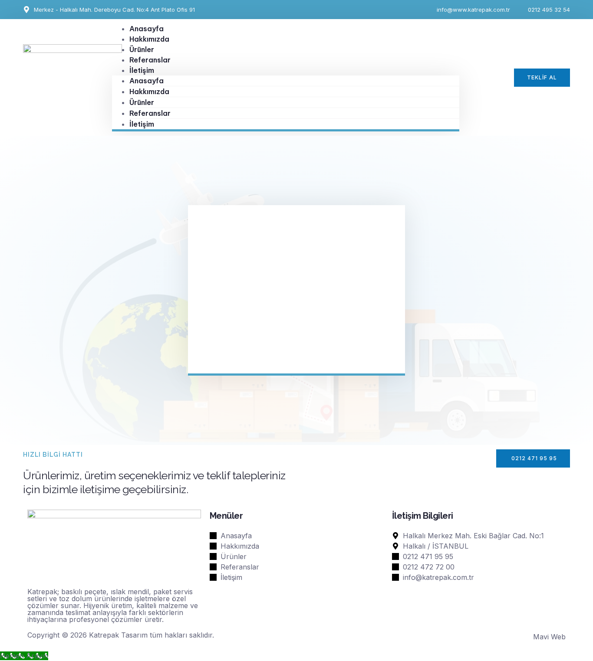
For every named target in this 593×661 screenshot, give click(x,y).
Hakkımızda (149, 91)
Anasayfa (146, 80)
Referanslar (150, 113)
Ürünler (141, 102)
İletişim (141, 70)
